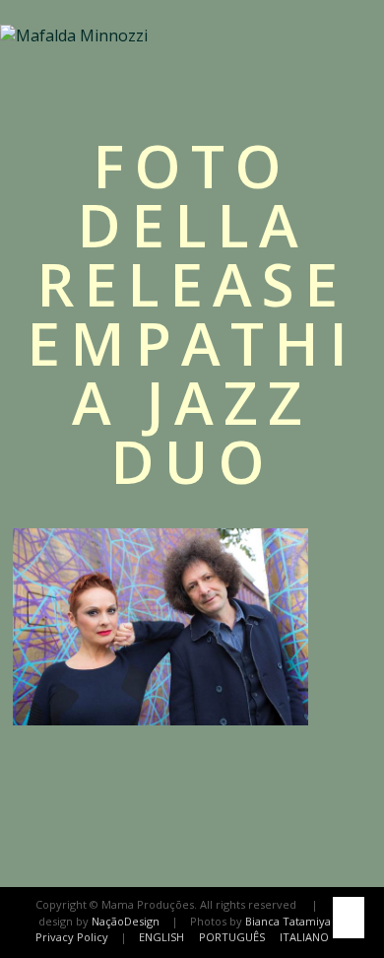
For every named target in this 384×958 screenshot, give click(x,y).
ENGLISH (161, 936)
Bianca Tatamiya (288, 921)
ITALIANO (304, 936)
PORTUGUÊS (232, 936)
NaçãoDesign (126, 921)
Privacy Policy (71, 936)
